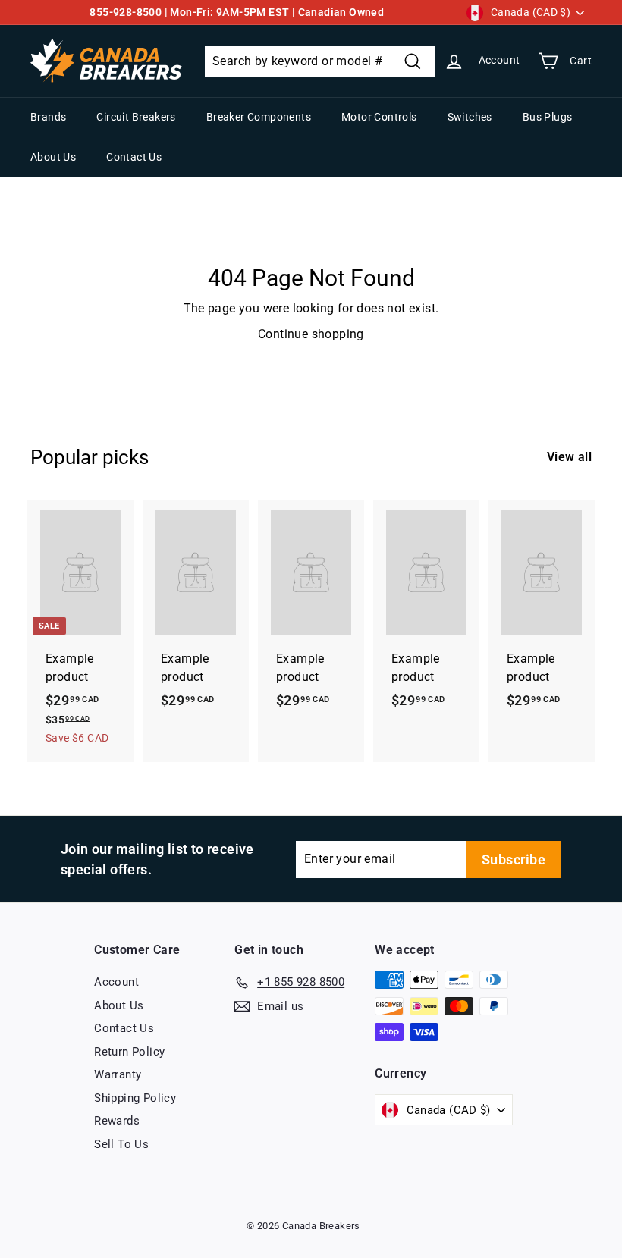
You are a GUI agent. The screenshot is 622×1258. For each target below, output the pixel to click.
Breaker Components (258, 117)
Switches (470, 117)
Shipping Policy (135, 1098)
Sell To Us (121, 1144)
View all (569, 457)
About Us (53, 157)
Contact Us (134, 157)
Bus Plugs (548, 117)
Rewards (117, 1121)
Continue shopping (311, 334)
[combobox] (320, 61)
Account (116, 982)
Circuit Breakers (135, 117)
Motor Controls (379, 117)
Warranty (117, 1074)
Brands (48, 117)
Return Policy (129, 1052)
